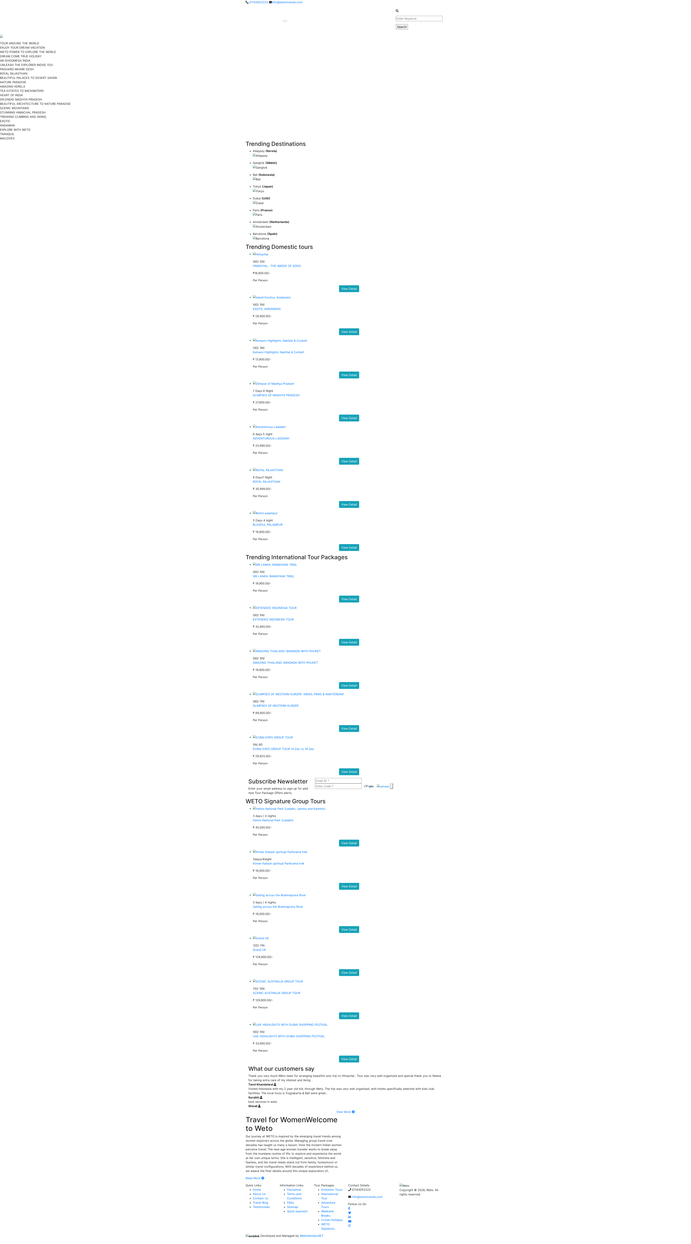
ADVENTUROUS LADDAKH (271, 438)
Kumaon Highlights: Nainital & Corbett (278, 352)
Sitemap (292, 1207)
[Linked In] (349, 1217)
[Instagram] (349, 1225)
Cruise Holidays (332, 1220)
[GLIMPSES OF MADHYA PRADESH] (273, 383)
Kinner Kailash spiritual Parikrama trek (278, 863)
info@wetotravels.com (287, 2)
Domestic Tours (332, 1189)
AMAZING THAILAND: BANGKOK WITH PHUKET (285, 662)
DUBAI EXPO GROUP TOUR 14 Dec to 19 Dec (283, 749)
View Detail (349, 289)
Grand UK (259, 950)
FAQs (290, 1202)
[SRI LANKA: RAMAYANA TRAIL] (275, 564)
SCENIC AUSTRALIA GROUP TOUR (276, 993)
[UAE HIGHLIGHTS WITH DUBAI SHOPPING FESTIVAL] (290, 1024)
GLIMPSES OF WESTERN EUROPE (276, 705)
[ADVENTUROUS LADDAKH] (269, 426)
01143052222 (258, 2)
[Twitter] (349, 1212)
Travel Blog (260, 1202)
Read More (253, 1178)
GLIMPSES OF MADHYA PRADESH (276, 395)
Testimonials (261, 1207)
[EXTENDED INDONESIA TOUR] (275, 607)
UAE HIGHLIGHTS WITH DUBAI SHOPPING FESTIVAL (289, 1036)
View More (344, 1112)
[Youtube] (349, 1221)
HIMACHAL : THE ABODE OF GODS (277, 266)
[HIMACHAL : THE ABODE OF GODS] (260, 254)
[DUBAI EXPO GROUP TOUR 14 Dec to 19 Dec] (273, 737)
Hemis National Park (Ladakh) (273, 820)
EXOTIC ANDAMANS (267, 309)
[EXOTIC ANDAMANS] (272, 297)
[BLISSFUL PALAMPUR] (265, 513)
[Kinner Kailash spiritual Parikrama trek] (280, 851)
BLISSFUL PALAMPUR (268, 524)
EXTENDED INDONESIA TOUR (273, 619)
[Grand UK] (261, 938)
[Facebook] (349, 1208)
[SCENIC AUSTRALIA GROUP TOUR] (278, 981)
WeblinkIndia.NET (311, 1236)
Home (257, 1189)
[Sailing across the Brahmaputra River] (279, 895)
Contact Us (260, 1198)
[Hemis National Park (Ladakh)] (289, 808)
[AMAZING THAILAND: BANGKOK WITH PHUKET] (287, 651)
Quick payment (297, 1211)
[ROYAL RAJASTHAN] (268, 470)
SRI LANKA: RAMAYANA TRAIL (273, 576)
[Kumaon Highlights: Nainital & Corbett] (280, 340)
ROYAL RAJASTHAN (266, 481)
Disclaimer (294, 1189)
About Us (259, 1194)
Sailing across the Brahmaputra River (278, 906)
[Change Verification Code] (383, 786)
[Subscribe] (391, 786)
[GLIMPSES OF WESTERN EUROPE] (298, 694)
